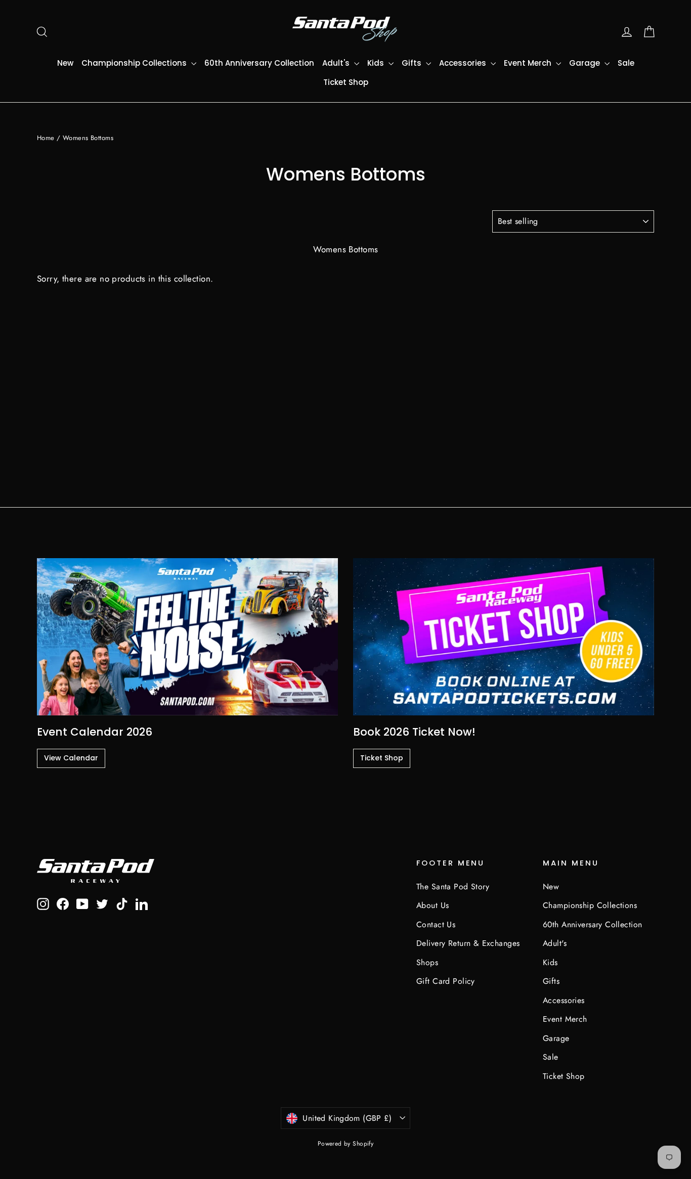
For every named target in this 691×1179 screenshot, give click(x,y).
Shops (427, 962)
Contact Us (435, 924)
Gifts (412, 63)
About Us (432, 905)
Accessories (463, 63)
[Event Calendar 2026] (187, 636)
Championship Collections (135, 63)
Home (46, 138)
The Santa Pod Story (452, 886)
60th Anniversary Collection (259, 63)
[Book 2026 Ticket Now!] (503, 636)
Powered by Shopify (346, 1143)
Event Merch (528, 63)
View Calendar (71, 758)
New (65, 63)
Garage (585, 63)
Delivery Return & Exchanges (468, 943)
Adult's (337, 63)
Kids (376, 63)
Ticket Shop (345, 82)
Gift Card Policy (445, 981)
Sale (626, 63)
